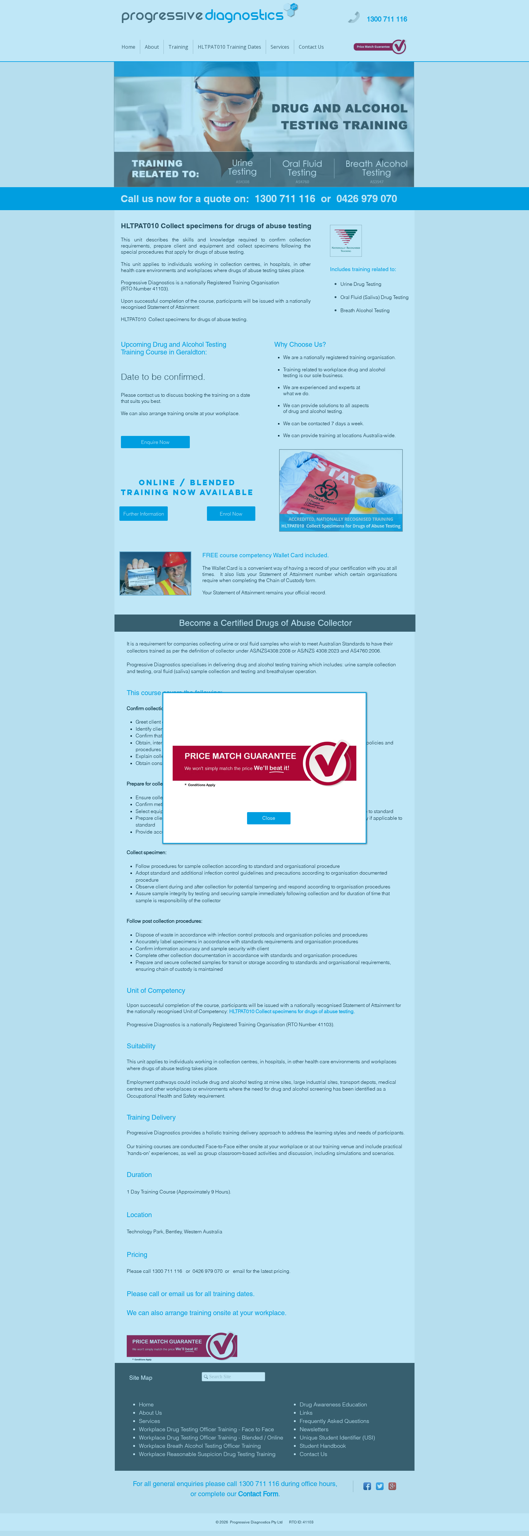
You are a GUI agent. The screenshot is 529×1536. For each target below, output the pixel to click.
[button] (269, 818)
